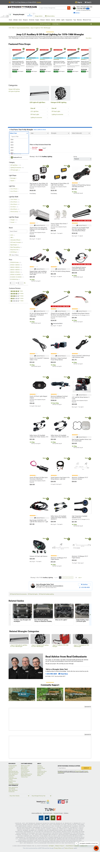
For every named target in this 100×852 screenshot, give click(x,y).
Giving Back (40, 767)
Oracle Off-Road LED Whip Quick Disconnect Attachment (39, 478)
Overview (39, 765)
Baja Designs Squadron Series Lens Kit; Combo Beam (81, 440)
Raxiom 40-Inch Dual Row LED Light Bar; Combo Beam (73, 64)
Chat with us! (24, 772)
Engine (37, 20)
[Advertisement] (50, 719)
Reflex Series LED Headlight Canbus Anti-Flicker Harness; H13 (39, 436)
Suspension (69, 20)
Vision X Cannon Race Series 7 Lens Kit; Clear (59, 224)
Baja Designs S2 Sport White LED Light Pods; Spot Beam (60, 184)
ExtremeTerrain (58, 813)
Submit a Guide (41, 768)
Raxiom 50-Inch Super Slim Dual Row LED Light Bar (60, 64)
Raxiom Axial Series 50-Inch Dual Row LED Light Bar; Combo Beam (18, 64)
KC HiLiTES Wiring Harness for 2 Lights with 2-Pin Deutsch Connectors (39, 315)
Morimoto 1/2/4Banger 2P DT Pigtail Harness (59, 558)
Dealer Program (41, 772)
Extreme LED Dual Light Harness (38, 556)
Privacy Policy (78, 771)
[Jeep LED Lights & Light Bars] (39, 93)
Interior (53, 20)
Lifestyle (15, 20)
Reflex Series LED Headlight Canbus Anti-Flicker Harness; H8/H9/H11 (59, 517)
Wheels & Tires (87, 20)
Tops (74, 20)
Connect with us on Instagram (66, 802)
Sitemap (51, 846)
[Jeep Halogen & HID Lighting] (60, 93)
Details (39, 2)
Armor (20, 20)
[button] (76, 13)
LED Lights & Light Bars (14, 91)
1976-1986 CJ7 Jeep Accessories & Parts (19, 27)
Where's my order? (25, 765)
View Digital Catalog (13, 784)
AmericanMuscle (37, 813)
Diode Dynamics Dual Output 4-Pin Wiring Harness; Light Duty (60, 478)
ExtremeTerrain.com (22, 7)
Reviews (39, 775)
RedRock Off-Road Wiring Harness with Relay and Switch (81, 185)
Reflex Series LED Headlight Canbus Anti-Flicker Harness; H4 (60, 436)
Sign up (86, 768)
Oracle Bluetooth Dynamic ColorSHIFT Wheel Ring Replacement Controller (79, 269)
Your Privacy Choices (72, 846)
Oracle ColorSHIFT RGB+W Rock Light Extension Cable (81, 356)
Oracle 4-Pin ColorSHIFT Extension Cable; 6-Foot (39, 358)
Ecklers (66, 813)
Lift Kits (58, 20)
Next (79, 577)
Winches (79, 20)
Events (10, 770)
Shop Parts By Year (13, 771)
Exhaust (42, 20)
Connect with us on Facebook (59, 802)
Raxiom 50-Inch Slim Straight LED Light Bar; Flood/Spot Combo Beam (32, 64)
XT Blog (10, 779)
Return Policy (24, 768)
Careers (39, 770)
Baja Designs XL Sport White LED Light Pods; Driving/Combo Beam (39, 184)
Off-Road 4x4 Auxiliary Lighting (46, 594)
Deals (10, 20)
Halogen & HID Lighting (14, 89)
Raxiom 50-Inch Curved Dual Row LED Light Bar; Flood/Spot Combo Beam (46, 64)
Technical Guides (13, 778)
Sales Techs (40, 774)
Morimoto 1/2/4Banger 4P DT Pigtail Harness (80, 557)
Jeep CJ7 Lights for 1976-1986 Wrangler (40, 27)
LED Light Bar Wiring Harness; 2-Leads (81, 397)
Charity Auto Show (42, 771)
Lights (63, 20)
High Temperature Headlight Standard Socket (79, 516)
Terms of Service (68, 848)
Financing (11, 777)
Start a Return (24, 767)
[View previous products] (10, 63)
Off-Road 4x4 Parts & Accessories (18, 594)
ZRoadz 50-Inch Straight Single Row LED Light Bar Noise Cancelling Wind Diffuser (80, 229)
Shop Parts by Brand (13, 772)
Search (68, 8)
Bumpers (25, 20)
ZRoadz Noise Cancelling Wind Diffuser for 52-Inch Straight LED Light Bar (38, 229)
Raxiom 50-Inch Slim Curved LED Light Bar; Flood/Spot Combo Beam (87, 64)
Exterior (48, 20)
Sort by (75, 156)
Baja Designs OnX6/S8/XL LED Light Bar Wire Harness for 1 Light (39, 520)
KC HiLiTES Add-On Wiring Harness (60, 271)
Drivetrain (31, 20)
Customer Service (25, 771)
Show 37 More (15, 255)
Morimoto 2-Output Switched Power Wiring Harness (59, 358)
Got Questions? (25, 770)
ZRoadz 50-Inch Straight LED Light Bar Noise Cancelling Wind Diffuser (60, 314)
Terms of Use (24, 777)
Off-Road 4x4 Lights (33, 594)
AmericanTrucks (47, 813)
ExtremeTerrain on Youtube (63, 802)
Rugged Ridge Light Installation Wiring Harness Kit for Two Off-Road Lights (38, 273)
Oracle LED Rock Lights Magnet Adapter (38, 397)
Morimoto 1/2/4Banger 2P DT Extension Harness (80, 478)
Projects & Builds (13, 765)
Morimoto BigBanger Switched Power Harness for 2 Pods (59, 397)
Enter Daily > (56, 24)
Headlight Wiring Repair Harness (80, 313)
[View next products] (90, 63)
